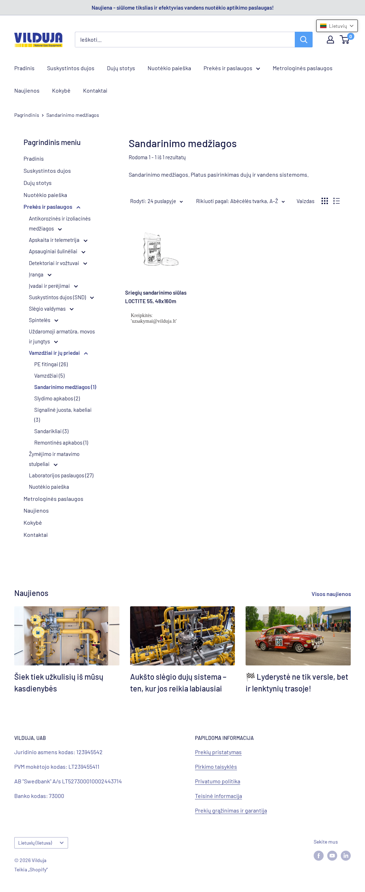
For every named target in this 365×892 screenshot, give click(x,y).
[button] (337, 26)
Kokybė (61, 90)
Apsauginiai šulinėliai (53, 251)
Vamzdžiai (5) (49, 375)
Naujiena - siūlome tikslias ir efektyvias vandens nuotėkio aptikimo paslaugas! (183, 7)
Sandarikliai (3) (51, 431)
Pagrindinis (26, 115)
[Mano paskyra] (330, 39)
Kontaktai (95, 90)
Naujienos (27, 90)
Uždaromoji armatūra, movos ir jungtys (62, 336)
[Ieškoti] (304, 39)
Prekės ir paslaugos (228, 67)
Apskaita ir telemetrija (55, 240)
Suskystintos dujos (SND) (58, 297)
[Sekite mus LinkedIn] (346, 855)
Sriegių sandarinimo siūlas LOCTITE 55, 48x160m (155, 296)
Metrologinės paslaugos (303, 67)
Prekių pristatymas (218, 751)
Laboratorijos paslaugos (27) (61, 475)
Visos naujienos (332, 593)
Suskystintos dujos (70, 67)
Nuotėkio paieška (169, 67)
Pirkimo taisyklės (216, 766)
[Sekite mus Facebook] (319, 855)
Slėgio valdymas (48, 308)
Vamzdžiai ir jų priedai (55, 352)
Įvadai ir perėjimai (50, 285)
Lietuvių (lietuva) (35, 843)
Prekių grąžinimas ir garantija (231, 810)
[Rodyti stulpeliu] (336, 201)
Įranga (37, 274)
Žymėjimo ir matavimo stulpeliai (54, 459)
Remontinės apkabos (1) (61, 442)
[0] (344, 39)
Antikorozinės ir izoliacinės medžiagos (60, 223)
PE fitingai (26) (51, 364)
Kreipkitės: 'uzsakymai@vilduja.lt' (154, 318)
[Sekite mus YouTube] (332, 855)
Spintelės (40, 320)
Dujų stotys (121, 67)
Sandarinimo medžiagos (72, 115)
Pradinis (24, 67)
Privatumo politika (217, 781)
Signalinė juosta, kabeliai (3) (63, 414)
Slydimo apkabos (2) (57, 398)
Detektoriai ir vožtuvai (54, 263)
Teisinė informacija (218, 795)
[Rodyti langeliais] (325, 201)
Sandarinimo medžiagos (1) (65, 387)
